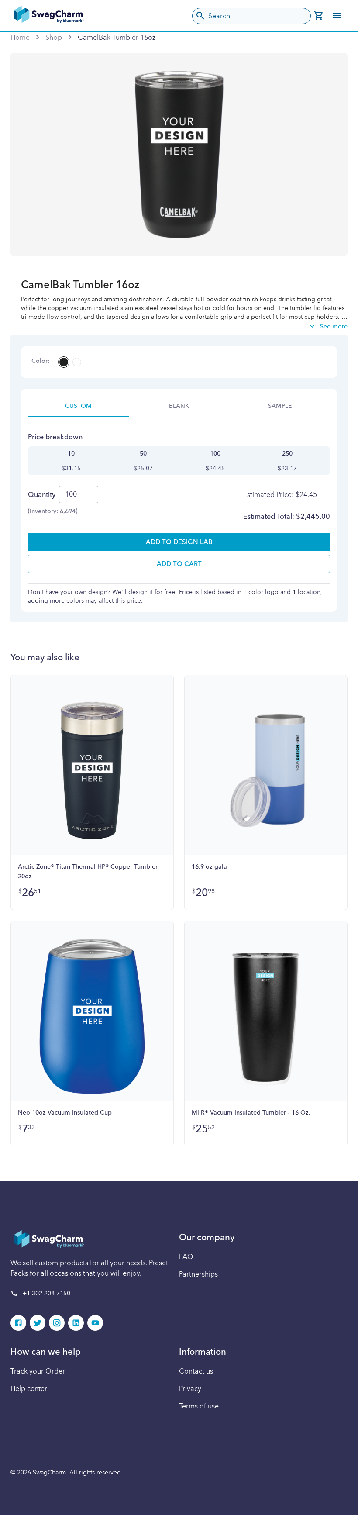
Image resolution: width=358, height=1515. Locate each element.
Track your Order (37, 1371)
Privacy (190, 1388)
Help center (28, 1388)
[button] (18, 1323)
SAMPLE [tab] (280, 406)
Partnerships (198, 1274)
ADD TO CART (179, 563)
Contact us (196, 1371)
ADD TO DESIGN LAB (179, 542)
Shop (53, 37)
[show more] (337, 15)
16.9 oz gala (209, 866)
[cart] (319, 16)
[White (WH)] (76, 362)
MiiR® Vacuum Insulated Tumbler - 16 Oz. (251, 1112)
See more (334, 326)
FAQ (186, 1256)
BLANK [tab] (179, 406)
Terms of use (199, 1405)
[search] (200, 16)
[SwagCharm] (49, 16)
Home (20, 37)
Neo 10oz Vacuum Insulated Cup (65, 1112)
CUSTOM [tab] (78, 406)
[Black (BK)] (63, 362)
